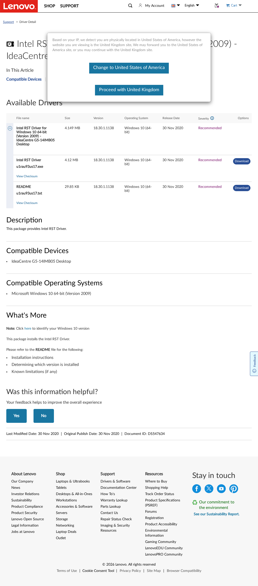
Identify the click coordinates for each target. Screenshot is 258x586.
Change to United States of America (129, 67)
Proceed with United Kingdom (129, 90)
